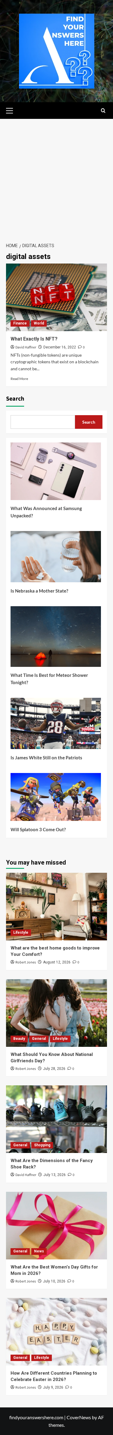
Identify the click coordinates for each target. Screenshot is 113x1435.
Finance (20, 323)
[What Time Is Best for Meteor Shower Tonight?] (56, 638)
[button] (12, 109)
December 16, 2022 (59, 347)
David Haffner (25, 347)
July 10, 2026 (54, 1281)
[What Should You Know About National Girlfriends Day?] (56, 1013)
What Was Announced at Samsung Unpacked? (46, 512)
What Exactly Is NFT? (34, 339)
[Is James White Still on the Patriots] (56, 726)
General (39, 1039)
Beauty (19, 1039)
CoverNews (79, 1417)
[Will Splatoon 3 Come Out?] (56, 799)
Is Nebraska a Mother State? (39, 590)
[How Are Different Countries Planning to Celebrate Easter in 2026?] (56, 1332)
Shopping (42, 1145)
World (39, 323)
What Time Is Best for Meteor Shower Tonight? (49, 678)
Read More (19, 378)
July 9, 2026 (53, 1387)
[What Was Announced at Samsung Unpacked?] (56, 473)
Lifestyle (20, 932)
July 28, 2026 (54, 1069)
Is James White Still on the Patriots (46, 757)
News (39, 1251)
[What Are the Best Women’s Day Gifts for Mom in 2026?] (56, 1225)
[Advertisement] (56, 179)
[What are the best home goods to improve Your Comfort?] (56, 906)
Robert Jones (25, 962)
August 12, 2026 (57, 962)
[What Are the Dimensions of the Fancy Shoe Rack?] (56, 1119)
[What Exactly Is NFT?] (56, 297)
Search (15, 399)
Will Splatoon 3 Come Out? (38, 829)
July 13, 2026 (54, 1175)
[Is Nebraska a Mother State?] (56, 559)
